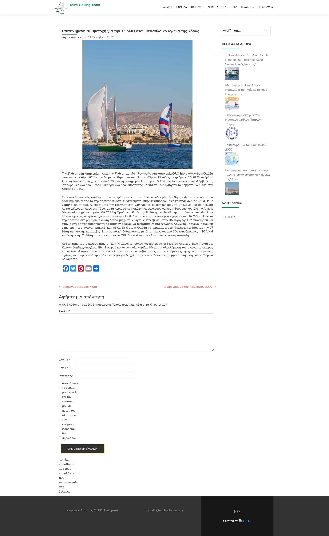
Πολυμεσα (247, 7)
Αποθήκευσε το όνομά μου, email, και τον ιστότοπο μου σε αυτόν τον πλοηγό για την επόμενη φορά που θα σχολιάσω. (70, 411)
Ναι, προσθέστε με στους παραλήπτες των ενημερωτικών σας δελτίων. (67, 475)
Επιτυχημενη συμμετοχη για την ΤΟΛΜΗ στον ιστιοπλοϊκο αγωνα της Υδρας (247, 175)
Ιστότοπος (66, 375)
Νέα (228, 216)
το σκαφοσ (197, 7)
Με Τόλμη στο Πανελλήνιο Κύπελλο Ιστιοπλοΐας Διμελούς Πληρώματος (246, 90)
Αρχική (167, 7)
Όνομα (64, 359)
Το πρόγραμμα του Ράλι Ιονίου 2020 (189, 286)
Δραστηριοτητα (217, 7)
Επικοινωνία (265, 7)
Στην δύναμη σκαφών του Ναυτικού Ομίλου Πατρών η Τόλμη (244, 120)
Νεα (234, 7)
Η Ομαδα (181, 7)
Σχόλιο (64, 311)
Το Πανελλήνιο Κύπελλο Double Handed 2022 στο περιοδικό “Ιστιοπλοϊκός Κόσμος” (246, 60)
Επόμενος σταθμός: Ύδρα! (78, 286)
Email (63, 367)
